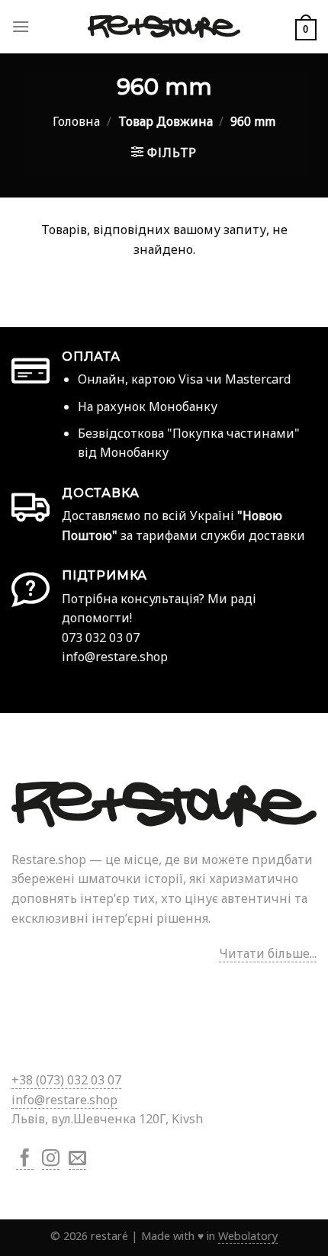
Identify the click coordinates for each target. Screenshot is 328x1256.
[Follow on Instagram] (50, 1159)
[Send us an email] (77, 1159)
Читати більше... (268, 953)
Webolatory (248, 1236)
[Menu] (20, 26)
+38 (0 (66, 1079)
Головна (76, 121)
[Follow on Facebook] (25, 1159)
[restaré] (164, 26)
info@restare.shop (64, 1099)
